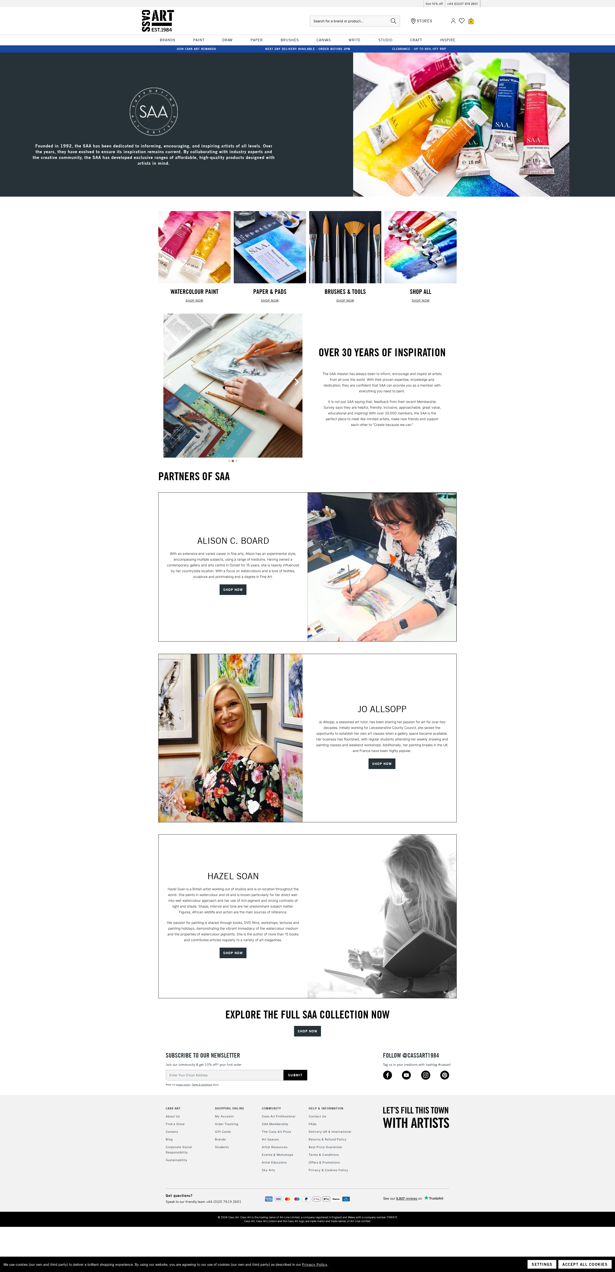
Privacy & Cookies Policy (328, 1170)
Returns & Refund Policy (328, 1139)
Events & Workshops (277, 1155)
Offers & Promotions (324, 1162)
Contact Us (317, 1116)
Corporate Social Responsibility (179, 1149)
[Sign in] (453, 21)
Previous (169, 382)
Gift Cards (223, 1131)
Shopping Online (229, 1108)
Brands (220, 1139)
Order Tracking (226, 1124)
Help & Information (326, 1108)
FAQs (313, 1124)
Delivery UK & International (330, 1131)
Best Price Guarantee (325, 1147)
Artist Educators (274, 1162)
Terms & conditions (202, 1084)
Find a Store (175, 1124)
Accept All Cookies (585, 1264)
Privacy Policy (314, 1264)
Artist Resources (275, 1147)
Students (222, 1147)
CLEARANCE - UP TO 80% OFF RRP (419, 48)
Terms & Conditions (324, 1155)
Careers (172, 1131)
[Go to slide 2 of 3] (233, 461)
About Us (173, 1116)
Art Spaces (270, 1139)
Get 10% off (434, 4)
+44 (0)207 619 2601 (462, 4)
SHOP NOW (194, 300)
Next (296, 382)
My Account (224, 1116)
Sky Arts (268, 1170)
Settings (542, 1264)
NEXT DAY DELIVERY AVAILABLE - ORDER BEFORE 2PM (307, 48)
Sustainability (176, 1160)
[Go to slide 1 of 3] (229, 461)
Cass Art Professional (278, 1116)
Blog (169, 1139)
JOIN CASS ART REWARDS (196, 48)
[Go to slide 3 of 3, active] (236, 461)
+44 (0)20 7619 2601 (223, 1201)
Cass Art (173, 1108)
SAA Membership (275, 1124)
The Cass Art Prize (276, 1131)
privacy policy (183, 1084)
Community (271, 1108)
